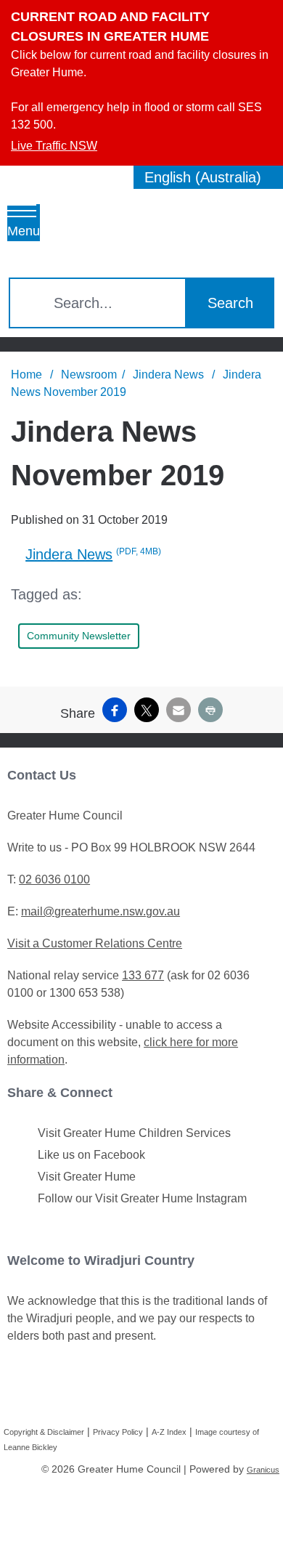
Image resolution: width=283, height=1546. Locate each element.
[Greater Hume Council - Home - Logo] (99, 227)
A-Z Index (169, 1432)
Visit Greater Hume (87, 1176)
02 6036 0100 (54, 879)
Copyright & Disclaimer (44, 1432)
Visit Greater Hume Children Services (134, 1133)
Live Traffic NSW (54, 145)
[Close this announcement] (266, 16)
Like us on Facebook (91, 1155)
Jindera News (170, 374)
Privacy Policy (118, 1432)
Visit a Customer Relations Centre (94, 943)
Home (26, 374)
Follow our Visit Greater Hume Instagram (142, 1198)
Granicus (263, 1469)
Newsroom (89, 374)
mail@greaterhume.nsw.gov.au (100, 911)
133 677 (143, 975)
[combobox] (208, 177)
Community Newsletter (79, 636)
